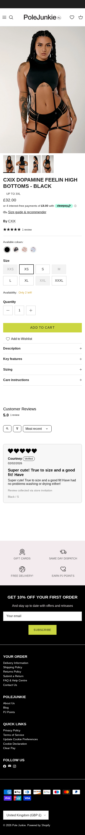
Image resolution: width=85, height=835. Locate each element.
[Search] (13, 17)
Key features (12, 359)
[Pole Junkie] (42, 17)
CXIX (12, 221)
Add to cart (42, 327)
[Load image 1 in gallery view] (42, 89)
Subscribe (42, 629)
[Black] (7, 250)
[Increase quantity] (31, 310)
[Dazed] (33, 250)
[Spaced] (16, 250)
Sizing (7, 369)
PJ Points (9, 712)
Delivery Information (15, 662)
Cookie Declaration (15, 743)
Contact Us (10, 684)
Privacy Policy (11, 730)
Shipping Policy (12, 667)
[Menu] (4, 17)
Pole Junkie (19, 825)
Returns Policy (12, 671)
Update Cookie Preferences (20, 739)
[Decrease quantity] (8, 310)
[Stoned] (24, 250)
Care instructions (16, 380)
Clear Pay (9, 748)
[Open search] (7, 428)
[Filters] (17, 428)
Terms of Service (13, 734)
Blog (6, 707)
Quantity (9, 302)
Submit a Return (13, 676)
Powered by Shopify (38, 825)
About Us (9, 703)
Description (12, 348)
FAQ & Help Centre (15, 680)
